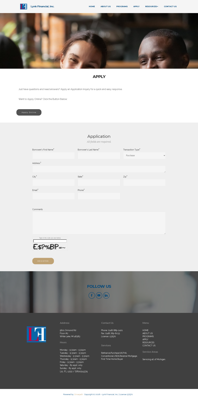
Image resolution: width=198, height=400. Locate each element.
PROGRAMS (122, 6)
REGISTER (43, 261)
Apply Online (29, 112)
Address (36, 163)
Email (34, 190)
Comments (37, 209)
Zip (124, 176)
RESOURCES (151, 6)
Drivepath (78, 394)
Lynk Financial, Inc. (42, 6)
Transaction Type (131, 149)
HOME (92, 6)
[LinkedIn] (106, 295)
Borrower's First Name (42, 149)
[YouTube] (99, 295)
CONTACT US (170, 6)
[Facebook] (92, 295)
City (34, 176)
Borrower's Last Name (88, 149)
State (80, 176)
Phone (81, 190)
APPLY (136, 6)
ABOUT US (106, 6)
